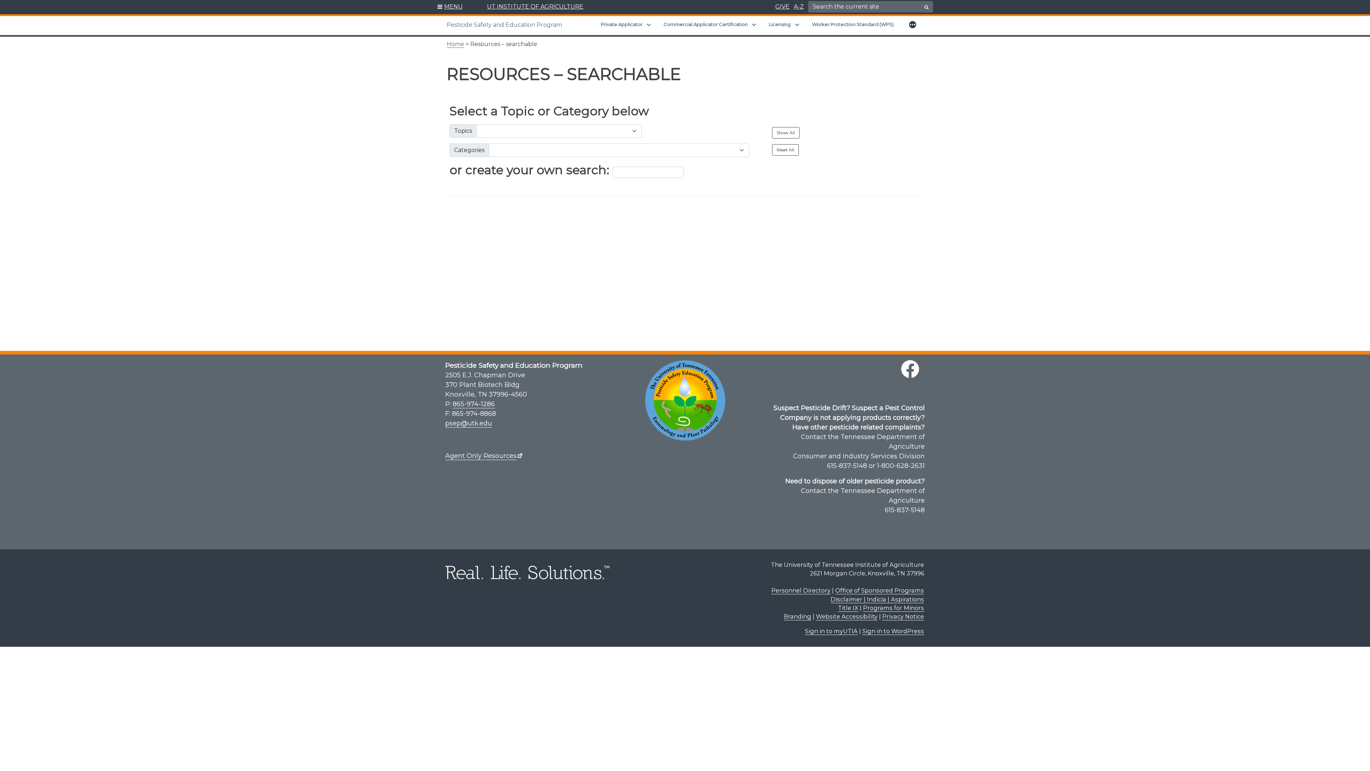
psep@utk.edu (468, 423)
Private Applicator (622, 24)
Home (455, 44)
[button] (450, 7)
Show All (786, 132)
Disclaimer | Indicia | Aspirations (877, 599)
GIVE (782, 6)
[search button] (926, 7)
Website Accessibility (847, 616)
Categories (469, 150)
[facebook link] (910, 369)
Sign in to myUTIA (831, 631)
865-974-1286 (474, 404)
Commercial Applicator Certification (706, 24)
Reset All (785, 149)
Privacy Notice (903, 616)
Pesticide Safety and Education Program (504, 24)
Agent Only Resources (481, 456)
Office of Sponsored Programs (879, 590)
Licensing (780, 24)
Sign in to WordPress (893, 631)
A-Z (799, 6)
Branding (797, 616)
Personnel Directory (801, 590)
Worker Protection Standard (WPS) (853, 24)
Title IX (848, 607)
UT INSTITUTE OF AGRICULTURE (535, 6)
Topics (463, 130)
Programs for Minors (893, 607)
